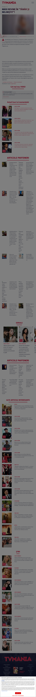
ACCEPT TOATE (18, 693)
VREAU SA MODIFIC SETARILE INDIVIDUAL (18, 695)
